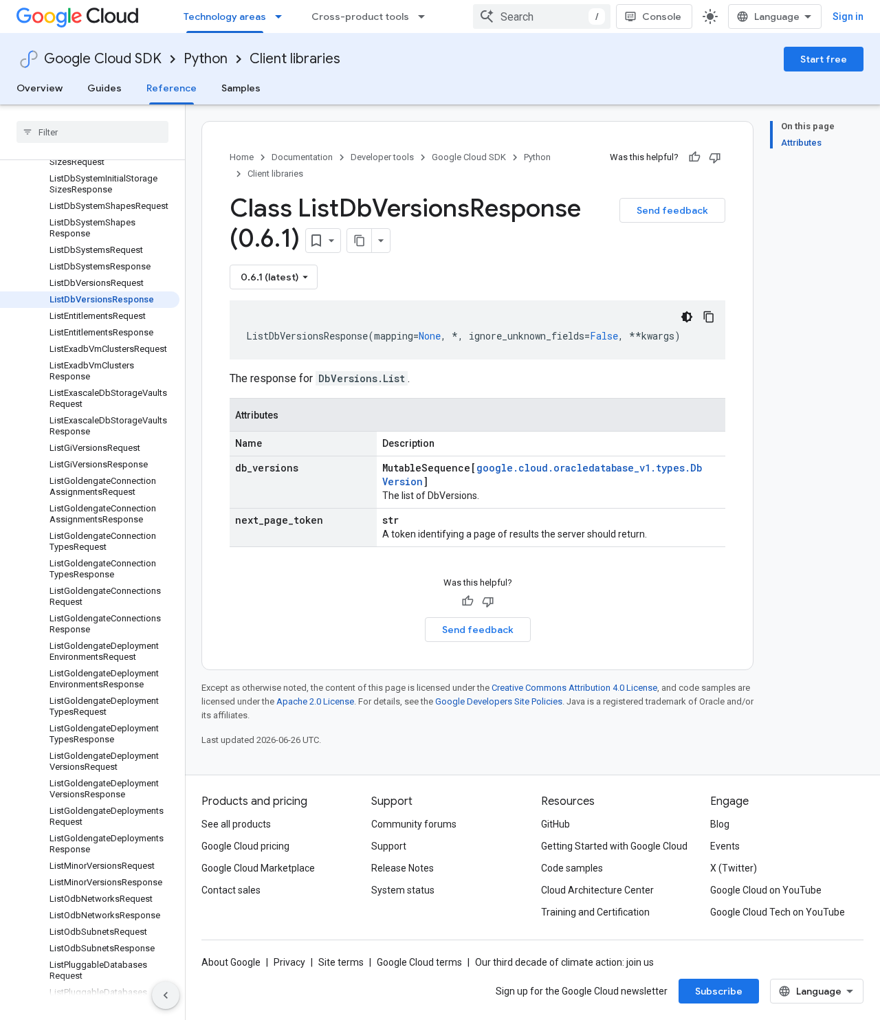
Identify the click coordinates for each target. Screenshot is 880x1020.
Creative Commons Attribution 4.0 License (574, 688)
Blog (719, 824)
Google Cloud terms (419, 962)
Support (388, 846)
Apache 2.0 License (315, 701)
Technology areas (225, 16)
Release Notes (402, 868)
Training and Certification (595, 912)
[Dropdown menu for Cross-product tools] (425, 16)
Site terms (341, 962)
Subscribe (718, 991)
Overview (39, 88)
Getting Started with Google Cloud (614, 846)
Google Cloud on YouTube (766, 890)
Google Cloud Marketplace (258, 868)
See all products (236, 824)
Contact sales (231, 890)
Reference (171, 88)
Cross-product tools (360, 16)
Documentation (302, 157)
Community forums (413, 824)
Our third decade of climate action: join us (564, 962)
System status (402, 890)
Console (661, 16)
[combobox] (541, 16)
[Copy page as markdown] (359, 240)
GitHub (555, 824)
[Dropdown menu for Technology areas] (282, 16)
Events (725, 846)
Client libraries (295, 58)
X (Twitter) (733, 868)
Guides (104, 88)
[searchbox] (92, 132)
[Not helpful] (715, 157)
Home (242, 157)
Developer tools (382, 157)
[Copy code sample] (709, 317)
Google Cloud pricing (245, 846)
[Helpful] (694, 157)
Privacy (289, 962)
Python (206, 58)
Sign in (848, 16)
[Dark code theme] (687, 317)
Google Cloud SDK (103, 58)
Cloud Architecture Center (597, 890)
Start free (823, 59)
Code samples (572, 868)
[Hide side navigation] (165, 995)
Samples (241, 88)
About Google (231, 962)
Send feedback (672, 210)
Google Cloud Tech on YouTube (777, 912)
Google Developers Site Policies (498, 701)
